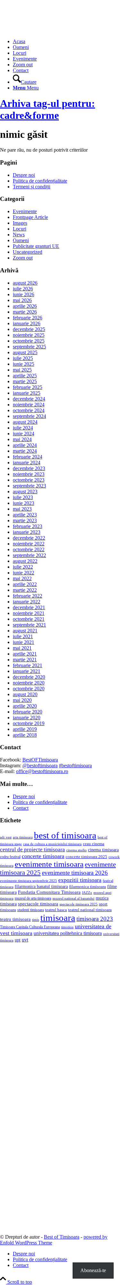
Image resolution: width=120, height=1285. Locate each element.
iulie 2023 (23, 497)
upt (17, 939)
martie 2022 (25, 590)
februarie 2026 (27, 317)
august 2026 (25, 283)
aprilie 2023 (25, 514)
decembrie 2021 (29, 607)
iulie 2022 (23, 567)
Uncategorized (27, 252)
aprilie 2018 (25, 735)
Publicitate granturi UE (36, 246)
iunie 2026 (23, 294)
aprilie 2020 (25, 706)
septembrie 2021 (29, 625)
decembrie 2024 (29, 399)
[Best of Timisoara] (48, 30)
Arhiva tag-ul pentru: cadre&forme (47, 109)
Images (20, 223)
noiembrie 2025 (28, 335)
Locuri (19, 228)
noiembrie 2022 (28, 543)
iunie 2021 (23, 642)
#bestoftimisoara (75, 765)
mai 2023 (22, 509)
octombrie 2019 (28, 723)
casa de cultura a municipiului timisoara (52, 844)
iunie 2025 (23, 364)
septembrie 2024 (29, 416)
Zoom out (23, 257)
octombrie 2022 (28, 549)
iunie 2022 (23, 572)
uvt (25, 940)
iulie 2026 (23, 288)
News (19, 234)
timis (35, 919)
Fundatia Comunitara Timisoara (49, 892)
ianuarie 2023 (26, 532)
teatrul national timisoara (90, 909)
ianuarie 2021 (26, 671)
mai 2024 (22, 439)
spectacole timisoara (38, 903)
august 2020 (25, 694)
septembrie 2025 (29, 346)
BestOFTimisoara (40, 759)
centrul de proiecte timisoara (32, 849)
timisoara (57, 917)
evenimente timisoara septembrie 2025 (28, 881)
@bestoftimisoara (40, 765)
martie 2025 (25, 381)
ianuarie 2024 (26, 462)
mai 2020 (22, 700)
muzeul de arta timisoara (33, 898)
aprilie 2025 (25, 375)
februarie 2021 (27, 665)
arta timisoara (23, 837)
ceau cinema (93, 843)
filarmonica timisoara (87, 886)
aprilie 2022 (25, 584)
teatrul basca (56, 910)
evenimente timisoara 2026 (75, 872)
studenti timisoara (30, 910)
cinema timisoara (103, 849)
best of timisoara (65, 835)
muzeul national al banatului (73, 898)
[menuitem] (66, 41)
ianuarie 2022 (26, 601)
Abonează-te (93, 1270)
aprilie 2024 (25, 445)
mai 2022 (22, 578)
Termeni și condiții (31, 186)
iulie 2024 (23, 427)
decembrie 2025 (29, 329)
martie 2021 (25, 659)
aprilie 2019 (25, 729)
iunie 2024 (23, 433)
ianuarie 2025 (26, 393)
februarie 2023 (27, 526)
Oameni (21, 240)
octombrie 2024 (28, 410)
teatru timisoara (15, 919)
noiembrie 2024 (28, 404)
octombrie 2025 (28, 341)
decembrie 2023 (29, 468)
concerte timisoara (43, 856)
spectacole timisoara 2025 (79, 904)
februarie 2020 (27, 711)
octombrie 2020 (28, 688)
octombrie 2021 (28, 619)
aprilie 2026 (25, 306)
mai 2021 (22, 648)
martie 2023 (25, 520)
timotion (67, 927)
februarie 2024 (27, 456)
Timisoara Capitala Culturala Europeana (30, 927)
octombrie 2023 (28, 480)
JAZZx (87, 892)
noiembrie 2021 (28, 613)
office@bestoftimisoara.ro (42, 771)
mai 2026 (22, 300)
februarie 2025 (27, 387)
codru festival (10, 857)
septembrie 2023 (29, 485)
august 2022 (25, 561)
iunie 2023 (23, 503)
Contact (20, 808)
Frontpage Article (30, 217)
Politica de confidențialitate (40, 181)
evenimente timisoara (49, 864)
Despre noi (24, 175)
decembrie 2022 (29, 538)
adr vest (6, 837)
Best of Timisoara (61, 1237)
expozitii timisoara (79, 880)
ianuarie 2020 (26, 717)
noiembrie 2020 (28, 682)
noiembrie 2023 (28, 474)
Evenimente (25, 211)
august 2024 (25, 422)
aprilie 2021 (25, 654)
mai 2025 (22, 370)
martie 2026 (25, 312)
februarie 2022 (27, 596)
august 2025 (25, 352)
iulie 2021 (23, 636)
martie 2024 (25, 451)
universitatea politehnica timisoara (68, 933)
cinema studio (76, 850)
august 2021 (25, 630)
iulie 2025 (23, 358)
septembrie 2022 (29, 555)
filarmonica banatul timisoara (41, 886)
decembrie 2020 (29, 677)
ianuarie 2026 (26, 323)
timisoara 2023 (94, 918)
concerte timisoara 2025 (86, 857)
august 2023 (25, 491)
